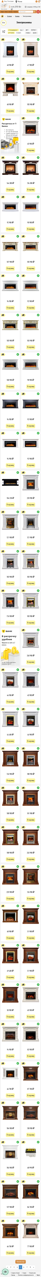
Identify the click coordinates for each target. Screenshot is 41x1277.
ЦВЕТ (27, 30)
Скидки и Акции (15, 1273)
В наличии (12, 32)
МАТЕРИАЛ (33, 30)
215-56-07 (16, 6)
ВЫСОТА (34, 33)
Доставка (11, 12)
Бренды (13, 1275)
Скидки (24, 1273)
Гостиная (9, 16)
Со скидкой (19, 32)
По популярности (13, 30)
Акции (2, 12)
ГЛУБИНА (28, 33)
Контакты (15, 12)
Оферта (38, 1275)
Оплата (6, 12)
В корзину (10, 71)
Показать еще (20, 1262)
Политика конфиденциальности (26, 1275)
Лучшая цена (32, 1273)
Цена (21, 30)
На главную (2, 16)
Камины (17, 16)
